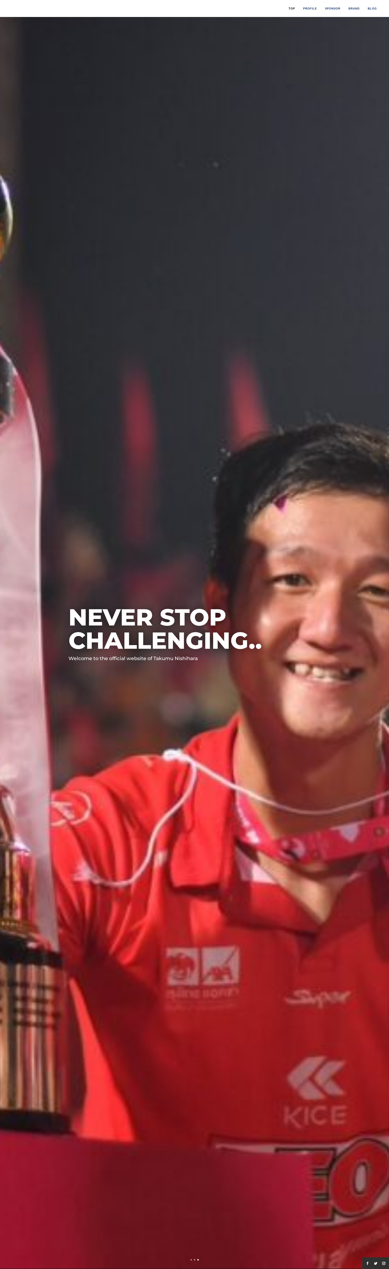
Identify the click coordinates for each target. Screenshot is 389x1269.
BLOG (372, 8)
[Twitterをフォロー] (375, 1263)
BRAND (354, 8)
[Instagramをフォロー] (383, 1263)
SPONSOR (332, 8)
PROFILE (310, 8)
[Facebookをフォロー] (367, 1263)
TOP (292, 8)
